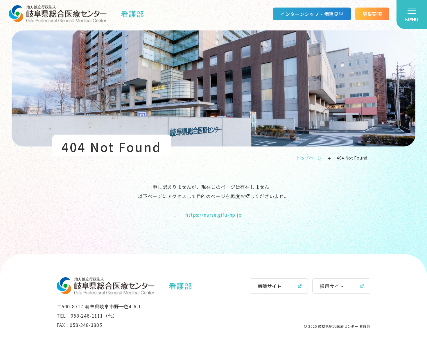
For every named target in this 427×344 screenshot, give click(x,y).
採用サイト (332, 286)
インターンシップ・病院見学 (311, 13)
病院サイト (269, 286)
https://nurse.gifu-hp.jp (213, 214)
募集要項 (372, 13)
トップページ (309, 158)
